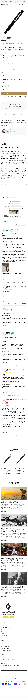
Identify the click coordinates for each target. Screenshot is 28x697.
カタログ (3, 628)
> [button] (17, 437)
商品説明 (4, 143)
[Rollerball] (16, 62)
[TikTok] (8, 658)
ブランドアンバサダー (6, 626)
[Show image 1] (3, 37)
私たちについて (4, 624)
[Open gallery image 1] (14, 21)
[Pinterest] (10, 658)
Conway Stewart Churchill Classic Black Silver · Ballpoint (13, 321)
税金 (14, 113)
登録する (25, 668)
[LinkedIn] (14, 658)
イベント (3, 630)
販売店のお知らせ (5, 645)
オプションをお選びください (14, 92)
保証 (2, 113)
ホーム (2, 42)
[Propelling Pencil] (20, 62)
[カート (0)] (23, 4)
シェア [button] (5, 279)
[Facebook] (4, 658)
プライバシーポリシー (6, 647)
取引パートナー (4, 637)
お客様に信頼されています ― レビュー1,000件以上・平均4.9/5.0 (14, 96)
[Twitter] (6, 658)
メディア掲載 (4, 635)
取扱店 (2, 639)
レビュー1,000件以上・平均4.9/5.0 (19, 1)
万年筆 (2, 632)
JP (9, 677)
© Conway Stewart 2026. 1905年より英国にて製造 (14, 680)
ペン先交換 (19, 113)
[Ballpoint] (12, 62)
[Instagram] (1, 658)
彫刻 (14, 68)
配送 (6, 113)
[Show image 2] (9, 37)
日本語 (16, 677)
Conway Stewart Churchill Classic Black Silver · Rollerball (13, 358)
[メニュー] (26, 4)
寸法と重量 (5, 184)
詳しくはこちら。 (22, 121)
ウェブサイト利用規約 (6, 649)
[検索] (20, 4)
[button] (23, 281)
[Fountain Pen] (8, 62)
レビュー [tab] (5, 220)
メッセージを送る (9, 107)
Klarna (3, 116)
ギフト (10, 113)
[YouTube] (12, 658)
